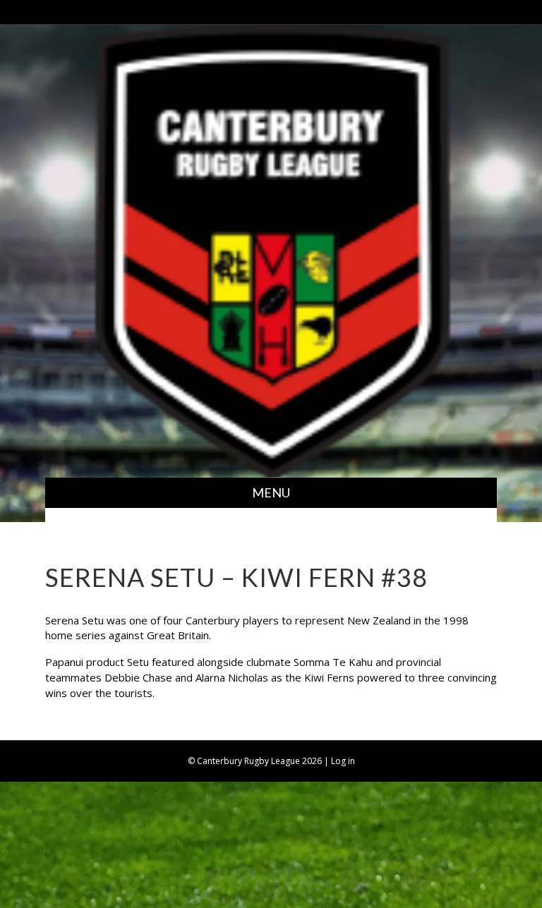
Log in (343, 761)
